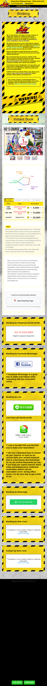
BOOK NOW (29, 682)
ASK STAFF (17, 682)
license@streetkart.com (14, 61)
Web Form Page (23, 533)
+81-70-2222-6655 (23, 332)
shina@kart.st (29, 3)
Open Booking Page (25, 301)
